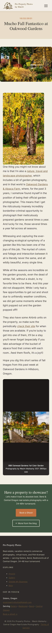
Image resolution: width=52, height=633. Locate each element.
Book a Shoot (26, 512)
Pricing (12, 574)
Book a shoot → (10, 614)
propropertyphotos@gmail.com (17, 602)
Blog (11, 585)
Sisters (14, 606)
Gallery (12, 577)
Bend (31, 606)
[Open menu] (46, 6)
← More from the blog (26, 523)
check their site (26, 326)
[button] (7, 427)
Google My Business (18, 581)
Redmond (23, 606)
